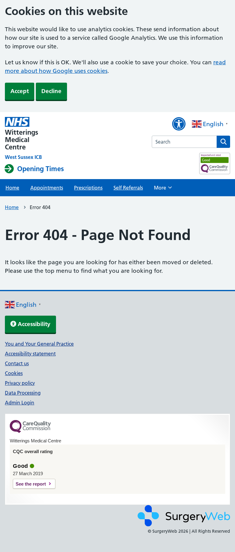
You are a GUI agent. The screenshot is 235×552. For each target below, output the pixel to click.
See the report (31, 483)
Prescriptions (88, 188)
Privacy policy (20, 383)
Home (12, 188)
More (163, 189)
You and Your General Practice (39, 344)
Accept (19, 91)
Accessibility (33, 324)
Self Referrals (128, 188)
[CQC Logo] (30, 431)
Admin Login (19, 403)
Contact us (17, 363)
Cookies (14, 373)
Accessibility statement (30, 354)
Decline (51, 91)
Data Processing (23, 393)
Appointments (46, 188)
